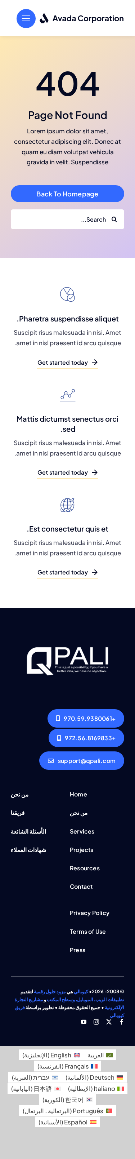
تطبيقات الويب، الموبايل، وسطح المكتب (85, 999)
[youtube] (83, 1022)
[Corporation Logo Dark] (82, 15)
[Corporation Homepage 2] (67, 632)
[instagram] (96, 1022)
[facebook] (121, 1022)
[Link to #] (26, 18)
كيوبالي (81, 991)
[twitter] (109, 1022)
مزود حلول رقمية (50, 991)
